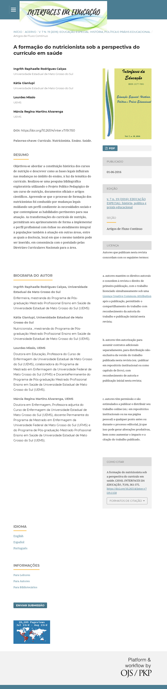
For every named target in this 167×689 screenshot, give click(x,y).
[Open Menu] (13, 9)
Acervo (30, 31)
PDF (111, 148)
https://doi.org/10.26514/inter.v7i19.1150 (48, 130)
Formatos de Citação (126, 500)
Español (18, 542)
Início (17, 31)
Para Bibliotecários (25, 587)
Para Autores (21, 581)
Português (20, 548)
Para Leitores (21, 575)
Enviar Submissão (30, 605)
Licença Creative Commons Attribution (127, 296)
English (18, 536)
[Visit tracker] (31, 643)
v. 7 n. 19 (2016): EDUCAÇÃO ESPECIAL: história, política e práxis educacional (95, 31)
